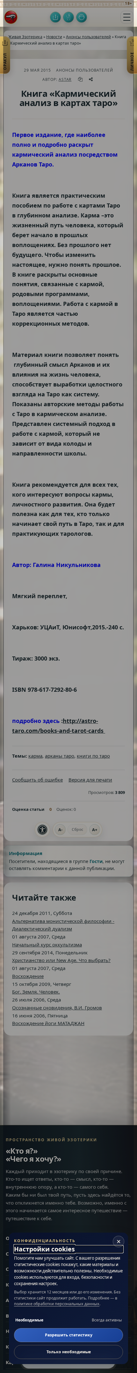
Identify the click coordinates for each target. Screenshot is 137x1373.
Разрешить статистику (68, 1335)
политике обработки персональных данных (56, 1303)
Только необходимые (69, 1352)
